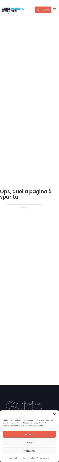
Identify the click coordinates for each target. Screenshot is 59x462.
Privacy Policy (29, 458)
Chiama (45, 9)
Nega (29, 442)
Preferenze (30, 450)
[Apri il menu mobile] (54, 9)
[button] (54, 414)
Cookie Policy (16, 458)
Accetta (29, 434)
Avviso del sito (43, 458)
